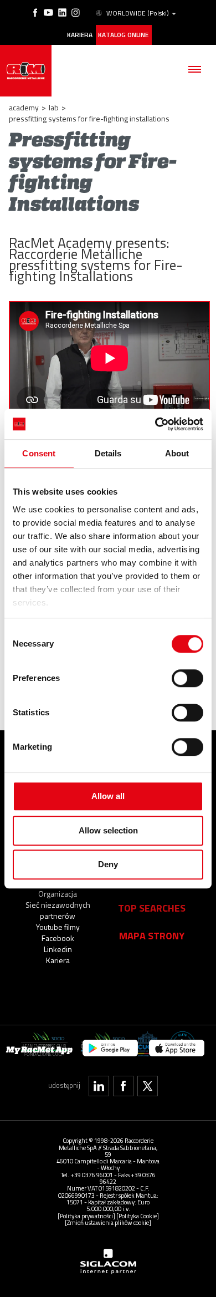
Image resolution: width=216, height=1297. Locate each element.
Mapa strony (151, 935)
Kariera (79, 35)
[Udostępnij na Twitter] (147, 1086)
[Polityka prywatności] (86, 1215)
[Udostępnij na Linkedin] (99, 1086)
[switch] (187, 678)
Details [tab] (108, 453)
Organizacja (57, 893)
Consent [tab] (38, 453)
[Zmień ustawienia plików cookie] (108, 1222)
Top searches (152, 907)
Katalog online (123, 35)
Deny (108, 864)
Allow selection (108, 830)
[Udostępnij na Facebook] (123, 1086)
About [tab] (177, 453)
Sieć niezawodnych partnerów (57, 910)
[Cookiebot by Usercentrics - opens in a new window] (155, 424)
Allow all (108, 796)
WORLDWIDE (137, 13)
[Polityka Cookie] (137, 1215)
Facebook (58, 938)
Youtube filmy (58, 927)
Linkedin (58, 949)
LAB (54, 107)
